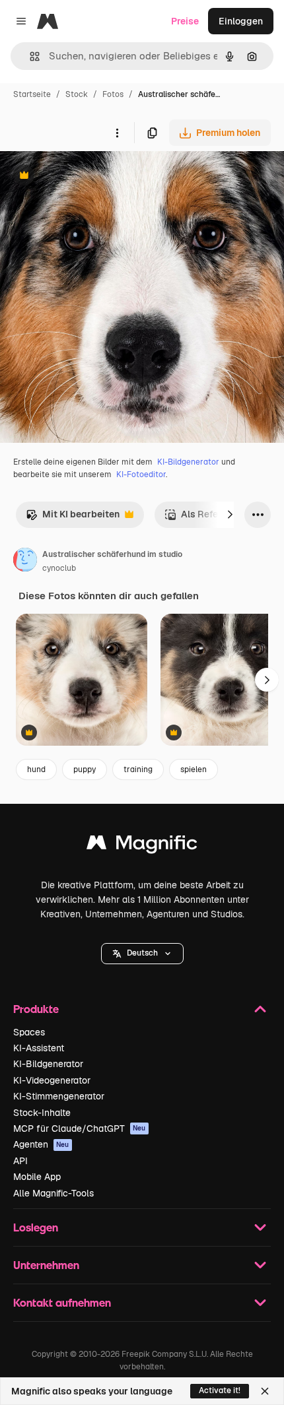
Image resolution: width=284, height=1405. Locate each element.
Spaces (29, 1032)
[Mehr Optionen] (117, 132)
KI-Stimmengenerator (58, 1096)
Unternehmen (46, 1265)
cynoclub (59, 568)
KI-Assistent (38, 1048)
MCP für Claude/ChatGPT (79, 1128)
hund (36, 769)
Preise (185, 21)
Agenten (41, 1144)
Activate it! (219, 1390)
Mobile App (37, 1177)
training (138, 769)
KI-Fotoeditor (141, 474)
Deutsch (142, 953)
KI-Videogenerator (51, 1080)
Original (84, 176)
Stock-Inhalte (42, 1113)
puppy (84, 769)
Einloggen (241, 21)
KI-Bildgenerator (188, 462)
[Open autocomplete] (29, 56)
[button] (142, 953)
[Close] (265, 1391)
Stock (76, 94)
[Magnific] (142, 845)
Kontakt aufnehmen (62, 1302)
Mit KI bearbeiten (73, 517)
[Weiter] (230, 515)
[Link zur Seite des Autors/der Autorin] (25, 561)
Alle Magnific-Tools (53, 1193)
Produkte (36, 1009)
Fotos (113, 94)
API (20, 1161)
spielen (193, 769)
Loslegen (35, 1227)
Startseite (32, 94)
